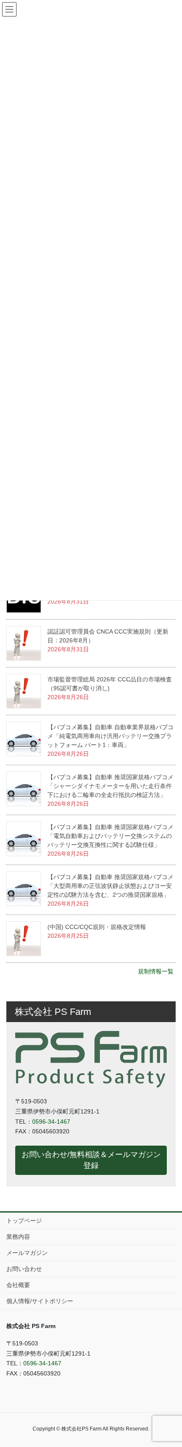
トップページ (24, 1220)
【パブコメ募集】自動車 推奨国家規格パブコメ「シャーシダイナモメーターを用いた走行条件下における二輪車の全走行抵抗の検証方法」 (110, 786)
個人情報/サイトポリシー (39, 1301)
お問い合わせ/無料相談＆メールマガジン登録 (91, 1160)
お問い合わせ (24, 1268)
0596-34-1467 (51, 1121)
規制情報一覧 (156, 971)
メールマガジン (27, 1252)
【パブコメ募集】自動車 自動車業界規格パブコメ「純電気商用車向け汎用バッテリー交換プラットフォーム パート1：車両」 (110, 736)
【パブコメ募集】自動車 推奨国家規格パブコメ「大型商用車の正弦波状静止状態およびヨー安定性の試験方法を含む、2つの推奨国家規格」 (110, 886)
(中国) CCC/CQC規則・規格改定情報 (96, 926)
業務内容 (18, 1236)
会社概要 (18, 1285)
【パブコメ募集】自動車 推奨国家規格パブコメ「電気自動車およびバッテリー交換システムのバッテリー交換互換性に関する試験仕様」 (110, 836)
